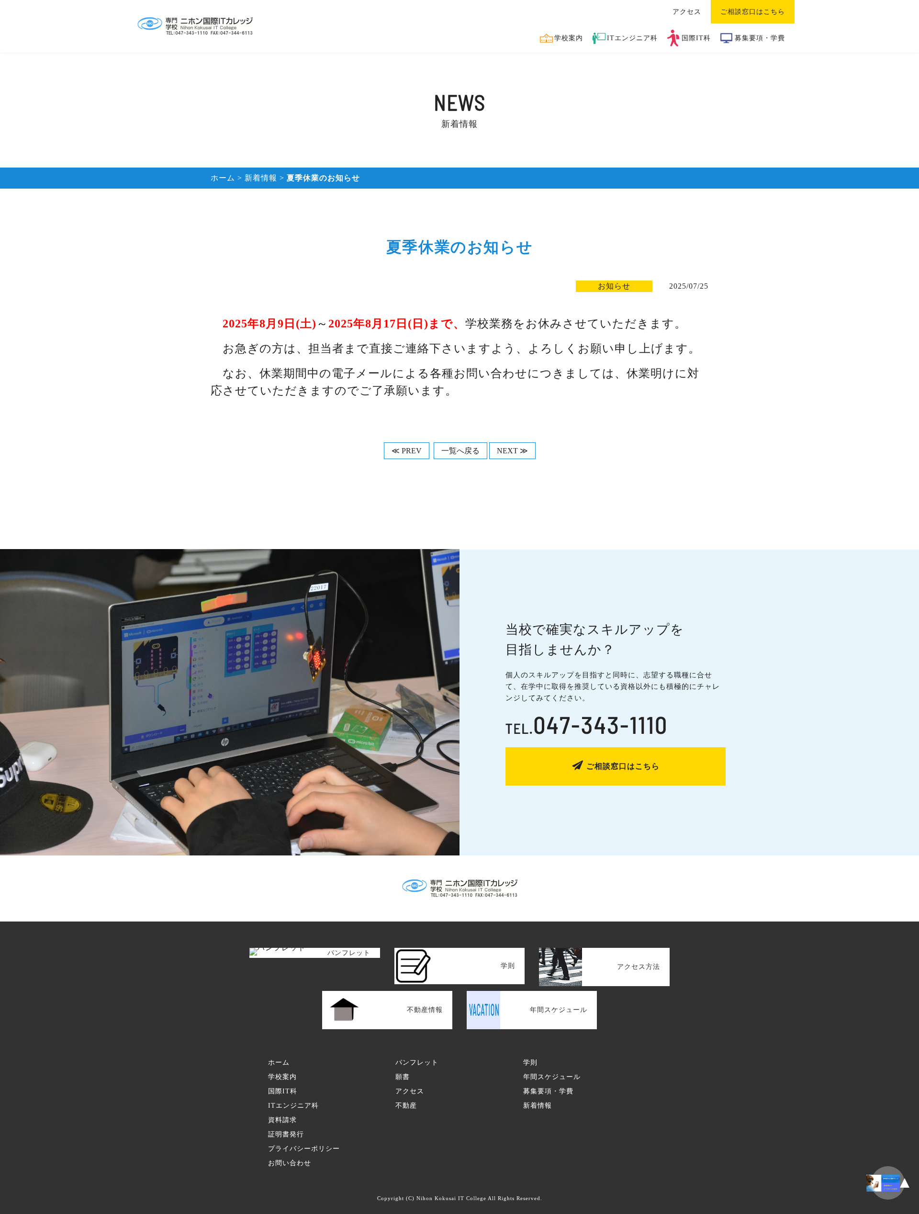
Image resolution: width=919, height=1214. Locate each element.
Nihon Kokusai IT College (451, 1198)
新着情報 (261, 178)
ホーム (223, 178)
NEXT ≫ (512, 451)
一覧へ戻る (460, 451)
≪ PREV (407, 451)
